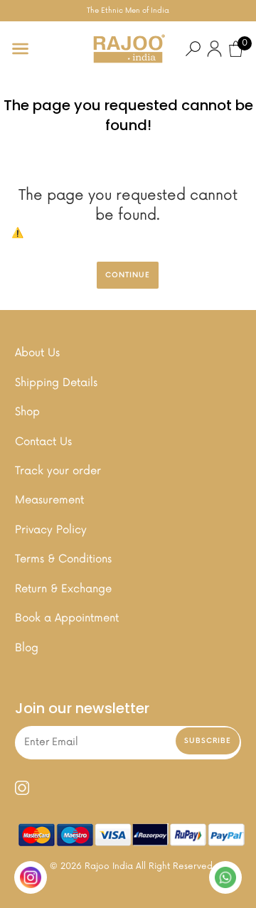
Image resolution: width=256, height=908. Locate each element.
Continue (127, 275)
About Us (37, 353)
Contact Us (43, 442)
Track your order (58, 471)
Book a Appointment (67, 618)
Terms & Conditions (63, 559)
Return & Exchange (63, 589)
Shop (27, 412)
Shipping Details (56, 383)
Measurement (49, 500)
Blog (26, 648)
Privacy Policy (51, 530)
